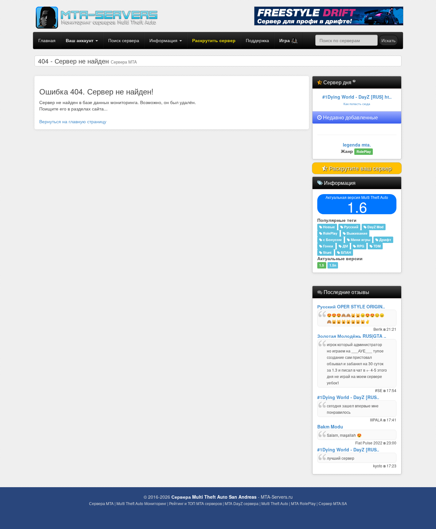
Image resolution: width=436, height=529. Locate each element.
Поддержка (257, 40)
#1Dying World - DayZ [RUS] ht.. (357, 97)
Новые (328, 226)
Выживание (356, 233)
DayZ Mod (374, 226)
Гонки (327, 246)
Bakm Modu (330, 426)
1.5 (321, 265)
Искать (388, 40)
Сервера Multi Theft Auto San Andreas (214, 497)
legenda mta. (357, 144)
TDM (376, 246)
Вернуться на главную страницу (72, 121)
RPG (360, 246)
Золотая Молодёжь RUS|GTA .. (351, 336)
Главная (47, 40)
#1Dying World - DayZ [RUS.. (348, 397)
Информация (164, 40)
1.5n (332, 265)
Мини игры (360, 239)
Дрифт (384, 239)
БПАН (345, 252)
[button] (288, 40)
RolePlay (329, 233)
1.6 (357, 206)
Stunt (327, 252)
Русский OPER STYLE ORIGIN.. (351, 306)
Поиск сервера (123, 40)
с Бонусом (332, 239)
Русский (350, 226)
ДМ (345, 246)
